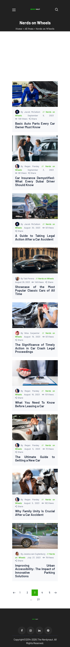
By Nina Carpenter (31, 333)
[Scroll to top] (67, 644)
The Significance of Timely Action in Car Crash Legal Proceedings (35, 348)
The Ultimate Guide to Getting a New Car (35, 458)
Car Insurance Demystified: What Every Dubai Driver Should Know (35, 181)
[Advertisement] (35, 59)
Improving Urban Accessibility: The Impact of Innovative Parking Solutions (35, 571)
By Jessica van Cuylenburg (33, 554)
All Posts (29, 28)
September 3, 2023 (41, 170)
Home (19, 28)
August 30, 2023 (33, 227)
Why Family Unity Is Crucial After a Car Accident (35, 512)
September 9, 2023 (41, 115)
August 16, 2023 (32, 394)
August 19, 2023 (32, 336)
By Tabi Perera (28, 278)
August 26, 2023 (22, 282)
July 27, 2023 (34, 557)
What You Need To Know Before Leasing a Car (35, 404)
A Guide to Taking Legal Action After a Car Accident (35, 237)
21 (39, 599)
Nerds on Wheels (46, 278)
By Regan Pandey (31, 166)
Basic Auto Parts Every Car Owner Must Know (35, 125)
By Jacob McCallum (31, 112)
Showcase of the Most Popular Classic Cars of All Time (35, 290)
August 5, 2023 (33, 449)
